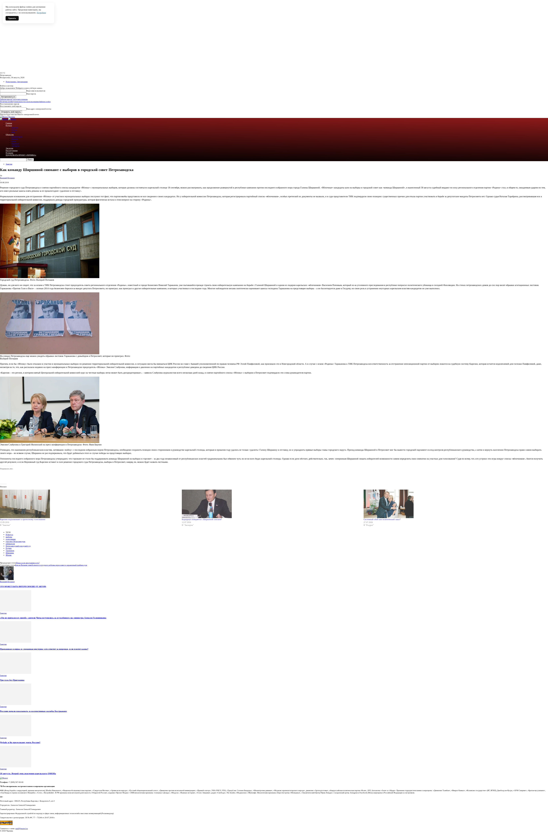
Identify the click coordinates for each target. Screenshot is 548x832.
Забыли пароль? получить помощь (14, 99)
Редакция (9, 153)
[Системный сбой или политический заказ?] (453, 504)
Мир (13, 132)
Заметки (9, 164)
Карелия (14, 128)
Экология (9, 148)
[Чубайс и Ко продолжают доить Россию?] (15, 735)
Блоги (13, 141)
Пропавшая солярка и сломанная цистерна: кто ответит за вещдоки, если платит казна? (44, 649)
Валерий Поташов (7, 178)
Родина (9, 548)
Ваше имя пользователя (35, 91)
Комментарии (16, 137)
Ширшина (10, 553)
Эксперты (15, 146)
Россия (14, 130)
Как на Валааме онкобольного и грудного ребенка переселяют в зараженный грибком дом (51, 565)
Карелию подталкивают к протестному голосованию (22, 519)
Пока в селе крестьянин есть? (28, 563)
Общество (10, 134)
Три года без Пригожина (12, 680)
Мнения (14, 139)
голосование (11, 539)
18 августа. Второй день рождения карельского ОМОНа (28, 773)
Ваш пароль (31, 94)
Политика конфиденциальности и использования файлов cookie (25, 102)
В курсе (9, 125)
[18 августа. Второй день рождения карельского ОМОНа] (15, 767)
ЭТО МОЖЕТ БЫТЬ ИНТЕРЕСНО (15, 586)
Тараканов (10, 550)
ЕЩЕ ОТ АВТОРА (38, 586)
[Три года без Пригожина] (15, 673)
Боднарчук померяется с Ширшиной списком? (202, 519)
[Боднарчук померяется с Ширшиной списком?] (271, 504)
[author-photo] (7, 579)
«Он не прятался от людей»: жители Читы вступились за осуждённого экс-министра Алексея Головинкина (53, 618)
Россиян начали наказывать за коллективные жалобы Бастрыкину (33, 711)
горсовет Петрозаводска (15, 541)
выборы (9, 537)
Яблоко (9, 555)
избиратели (10, 544)
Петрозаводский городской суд (18, 546)
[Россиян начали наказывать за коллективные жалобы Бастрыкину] (15, 704)
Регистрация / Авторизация (17, 82)
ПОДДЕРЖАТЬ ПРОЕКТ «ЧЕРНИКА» (21, 155)
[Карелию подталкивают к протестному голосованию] (89, 504)
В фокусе (9, 535)
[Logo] (4, 119)
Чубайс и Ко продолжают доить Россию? (20, 742)
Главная (9, 123)
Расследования (12, 150)
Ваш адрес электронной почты (38, 109)
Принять (12, 18)
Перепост (15, 144)
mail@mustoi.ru (21, 828)
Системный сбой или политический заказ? (382, 519)
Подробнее (41, 13)
